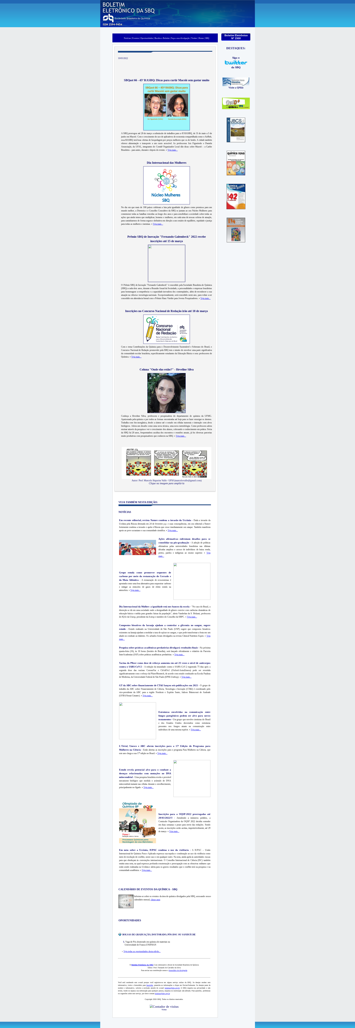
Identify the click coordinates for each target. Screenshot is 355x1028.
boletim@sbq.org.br (172, 988)
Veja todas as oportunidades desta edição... (142, 951)
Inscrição (149, 985)
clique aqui (155, 899)
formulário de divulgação (178, 970)
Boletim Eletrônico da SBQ (142, 965)
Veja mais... (173, 150)
